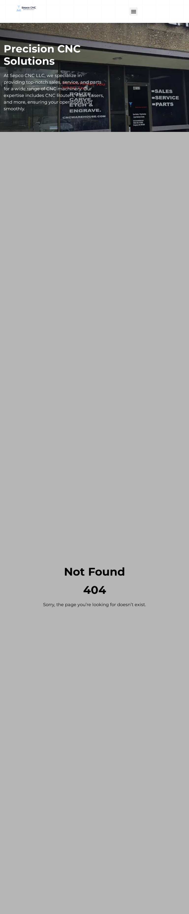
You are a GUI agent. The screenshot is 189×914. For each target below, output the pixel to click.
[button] (133, 11)
